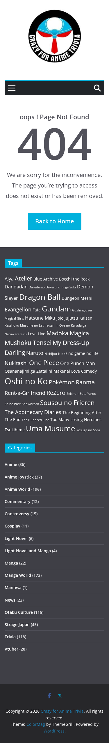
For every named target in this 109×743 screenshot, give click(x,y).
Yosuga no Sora (88, 430)
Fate (37, 310)
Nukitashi (16, 363)
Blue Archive (45, 279)
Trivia (10, 636)
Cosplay (12, 526)
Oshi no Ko (26, 381)
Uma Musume (50, 428)
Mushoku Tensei (28, 342)
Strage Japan (17, 624)
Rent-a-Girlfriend (25, 392)
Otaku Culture (19, 612)
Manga (11, 563)
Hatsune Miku (40, 318)
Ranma (85, 382)
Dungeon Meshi (77, 298)
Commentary (18, 501)
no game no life (83, 353)
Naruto (34, 352)
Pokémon (62, 382)
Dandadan (16, 286)
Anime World (17, 489)
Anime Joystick (19, 477)
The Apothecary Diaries (33, 412)
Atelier (23, 278)
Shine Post (13, 404)
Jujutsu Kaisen (78, 318)
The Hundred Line (35, 420)
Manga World (18, 575)
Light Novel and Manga (28, 550)
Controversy (17, 513)
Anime (11, 464)
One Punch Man (77, 363)
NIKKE (62, 354)
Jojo (59, 318)
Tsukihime (15, 429)
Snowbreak (30, 404)
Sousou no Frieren (67, 402)
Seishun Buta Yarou (81, 394)
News (10, 600)
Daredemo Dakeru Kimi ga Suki (52, 287)
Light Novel (16, 538)
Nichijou (50, 354)
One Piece (44, 362)
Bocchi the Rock (74, 279)
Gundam (56, 308)
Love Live (36, 334)
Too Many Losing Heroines (75, 419)
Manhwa (13, 587)
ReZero (56, 393)
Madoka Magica (68, 333)
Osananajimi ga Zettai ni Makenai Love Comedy (51, 371)
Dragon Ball (39, 297)
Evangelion (18, 309)
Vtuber (11, 649)
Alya (9, 279)
